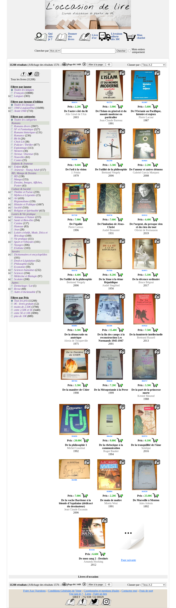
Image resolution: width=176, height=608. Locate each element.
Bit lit (17, 138)
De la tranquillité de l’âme (146, 444)
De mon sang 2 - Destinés (93, 558)
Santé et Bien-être (23, 220)
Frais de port (146, 590)
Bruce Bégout (146, 282)
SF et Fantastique (23, 129)
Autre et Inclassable (24, 291)
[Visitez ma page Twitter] (30, 75)
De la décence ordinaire (146, 279)
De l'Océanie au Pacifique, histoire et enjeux (146, 113)
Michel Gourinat (76, 448)
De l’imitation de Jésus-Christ (110, 226)
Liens (88, 593)
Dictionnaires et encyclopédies (30, 254)
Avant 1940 (20, 110)
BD (16, 176)
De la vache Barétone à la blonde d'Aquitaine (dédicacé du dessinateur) (76, 503)
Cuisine (18, 223)
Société (18, 207)
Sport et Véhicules (24, 241)
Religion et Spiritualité (26, 210)
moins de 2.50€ (22, 306)
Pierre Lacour (146, 117)
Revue (17, 288)
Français (19, 92)
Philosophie (20, 263)
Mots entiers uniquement (138, 51)
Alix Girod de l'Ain (75, 114)
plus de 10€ (20, 316)
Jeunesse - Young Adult (26, 169)
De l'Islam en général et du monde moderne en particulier (111, 114)
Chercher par (42, 50)
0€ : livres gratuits (24, 303)
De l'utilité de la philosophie (111, 169)
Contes (18, 160)
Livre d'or (95, 36)
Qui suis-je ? (50, 36)
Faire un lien (100, 593)
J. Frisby (76, 172)
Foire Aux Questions (34, 590)
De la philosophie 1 (76, 444)
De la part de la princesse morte (146, 391)
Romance (19, 135)
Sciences (18, 273)
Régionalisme (21, 201)
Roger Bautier (111, 451)
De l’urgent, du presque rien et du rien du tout (146, 226)
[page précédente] (64, 65)
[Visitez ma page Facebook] (23, 75)
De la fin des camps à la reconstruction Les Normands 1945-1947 (111, 337)
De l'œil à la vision (75, 169)
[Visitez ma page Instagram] (37, 75)
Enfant (17, 166)
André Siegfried (111, 285)
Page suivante (128, 560)
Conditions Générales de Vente (64, 590)
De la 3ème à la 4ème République (111, 281)
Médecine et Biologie (25, 276)
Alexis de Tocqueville (76, 340)
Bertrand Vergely (111, 172)
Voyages (18, 244)
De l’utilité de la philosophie (76, 279)
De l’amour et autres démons (146, 169)
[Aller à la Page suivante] (128, 548)
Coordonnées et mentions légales (101, 590)
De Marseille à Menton (146, 500)
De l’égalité (75, 224)
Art (16, 198)
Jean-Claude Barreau (111, 120)
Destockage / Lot (23, 285)
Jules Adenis (146, 503)
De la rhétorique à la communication (111, 446)
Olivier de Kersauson (146, 230)
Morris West (111, 503)
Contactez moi (129, 590)
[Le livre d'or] (70, 604)
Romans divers (22, 126)
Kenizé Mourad (146, 395)
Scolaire (18, 279)
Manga (18, 179)
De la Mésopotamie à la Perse (111, 389)
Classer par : (134, 64)
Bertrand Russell (146, 337)
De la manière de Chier (75, 389)
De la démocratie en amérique (75, 336)
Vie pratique (20, 238)
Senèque (146, 448)
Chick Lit (19, 141)
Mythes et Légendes (24, 195)
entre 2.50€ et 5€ (23, 309)
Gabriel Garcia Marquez (146, 172)
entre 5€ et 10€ (22, 313)
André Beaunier (111, 230)
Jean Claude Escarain (75, 509)
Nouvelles (19, 157)
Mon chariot (141, 36)
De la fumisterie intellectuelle (146, 334)
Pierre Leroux (75, 227)
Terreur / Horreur (23, 154)
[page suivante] (84, 65)
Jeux (16, 229)
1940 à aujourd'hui (24, 107)
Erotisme (19, 248)
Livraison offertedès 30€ (116, 36)
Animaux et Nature (24, 217)
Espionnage (20, 147)
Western (18, 150)
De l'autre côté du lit (76, 111)
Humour (18, 226)
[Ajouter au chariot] (84, 107)
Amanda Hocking (93, 561)
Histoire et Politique (25, 204)
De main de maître (111, 500)
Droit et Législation (24, 260)
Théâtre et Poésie (23, 192)
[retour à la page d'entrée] (88, 28)
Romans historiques (25, 132)
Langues (18, 96)
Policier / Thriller (23, 144)
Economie (19, 266)
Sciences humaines (24, 269)
